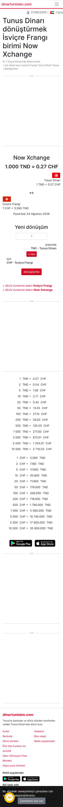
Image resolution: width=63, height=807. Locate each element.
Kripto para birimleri (14, 765)
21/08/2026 (37, 12)
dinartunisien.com (16, 4)
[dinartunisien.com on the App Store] (30, 778)
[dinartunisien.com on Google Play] (11, 778)
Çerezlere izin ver (31, 801)
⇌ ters (31, 254)
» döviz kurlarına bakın (27, 285)
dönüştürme (11, 68)
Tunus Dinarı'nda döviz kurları (23, 61)
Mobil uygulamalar (44, 741)
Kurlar (6, 731)
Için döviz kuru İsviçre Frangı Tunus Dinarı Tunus (32, 65)
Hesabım (39, 731)
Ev (4, 61)
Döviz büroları (10, 741)
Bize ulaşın (40, 736)
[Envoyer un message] (9, 797)
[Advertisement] (31, 111)
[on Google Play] (21, 543)
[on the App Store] (45, 543)
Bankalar (8, 736)
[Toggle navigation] (57, 4)
